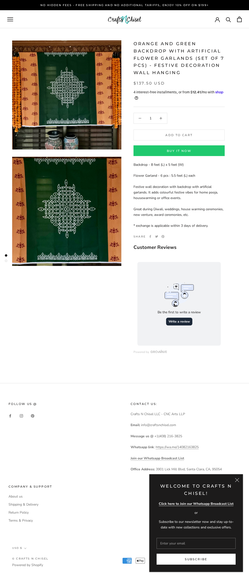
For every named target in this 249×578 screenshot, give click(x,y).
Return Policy (19, 512)
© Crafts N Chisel (30, 558)
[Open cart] (239, 19)
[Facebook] (150, 236)
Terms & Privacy (21, 520)
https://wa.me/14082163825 (177, 447)
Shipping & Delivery (23, 504)
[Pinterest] (162, 236)
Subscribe (196, 559)
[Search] (228, 19)
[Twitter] (156, 236)
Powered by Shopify (27, 565)
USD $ (17, 548)
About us (16, 496)
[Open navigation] (10, 19)
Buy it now (179, 151)
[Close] (237, 480)
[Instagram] (21, 415)
